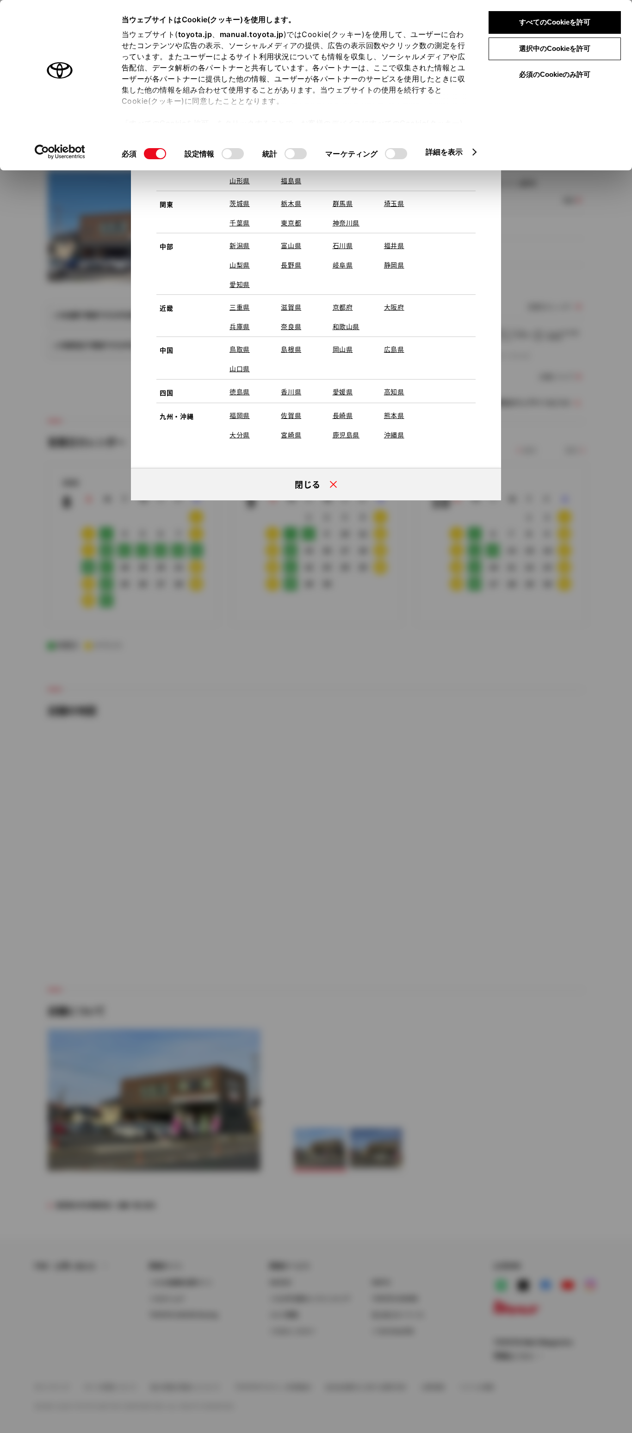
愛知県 (239, 284)
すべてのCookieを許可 (554, 22)
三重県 (239, 307)
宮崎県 (291, 434)
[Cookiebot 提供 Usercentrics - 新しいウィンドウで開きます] (59, 151)
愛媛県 (343, 391)
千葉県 (239, 222)
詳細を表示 (444, 151)
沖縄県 (394, 434)
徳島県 (239, 391)
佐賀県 (291, 415)
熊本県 (394, 415)
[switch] (233, 153)
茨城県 (239, 203)
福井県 (394, 245)
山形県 (239, 180)
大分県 (239, 434)
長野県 (291, 264)
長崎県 (343, 415)
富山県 (291, 245)
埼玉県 (394, 203)
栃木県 (291, 203)
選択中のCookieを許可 (554, 48)
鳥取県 (239, 349)
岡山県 (343, 349)
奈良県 (291, 326)
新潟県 (239, 245)
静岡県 (394, 264)
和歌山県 (346, 326)
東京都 (291, 222)
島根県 (291, 349)
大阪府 (394, 307)
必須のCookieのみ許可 (554, 74)
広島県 (394, 349)
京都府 (343, 307)
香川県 (291, 391)
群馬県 (343, 203)
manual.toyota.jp (252, 34)
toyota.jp (195, 34)
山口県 (239, 368)
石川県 (343, 245)
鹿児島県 (346, 434)
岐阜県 (343, 264)
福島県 (291, 180)
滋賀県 (291, 307)
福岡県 (239, 415)
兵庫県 (239, 326)
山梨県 (239, 264)
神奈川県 (346, 222)
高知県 (394, 391)
